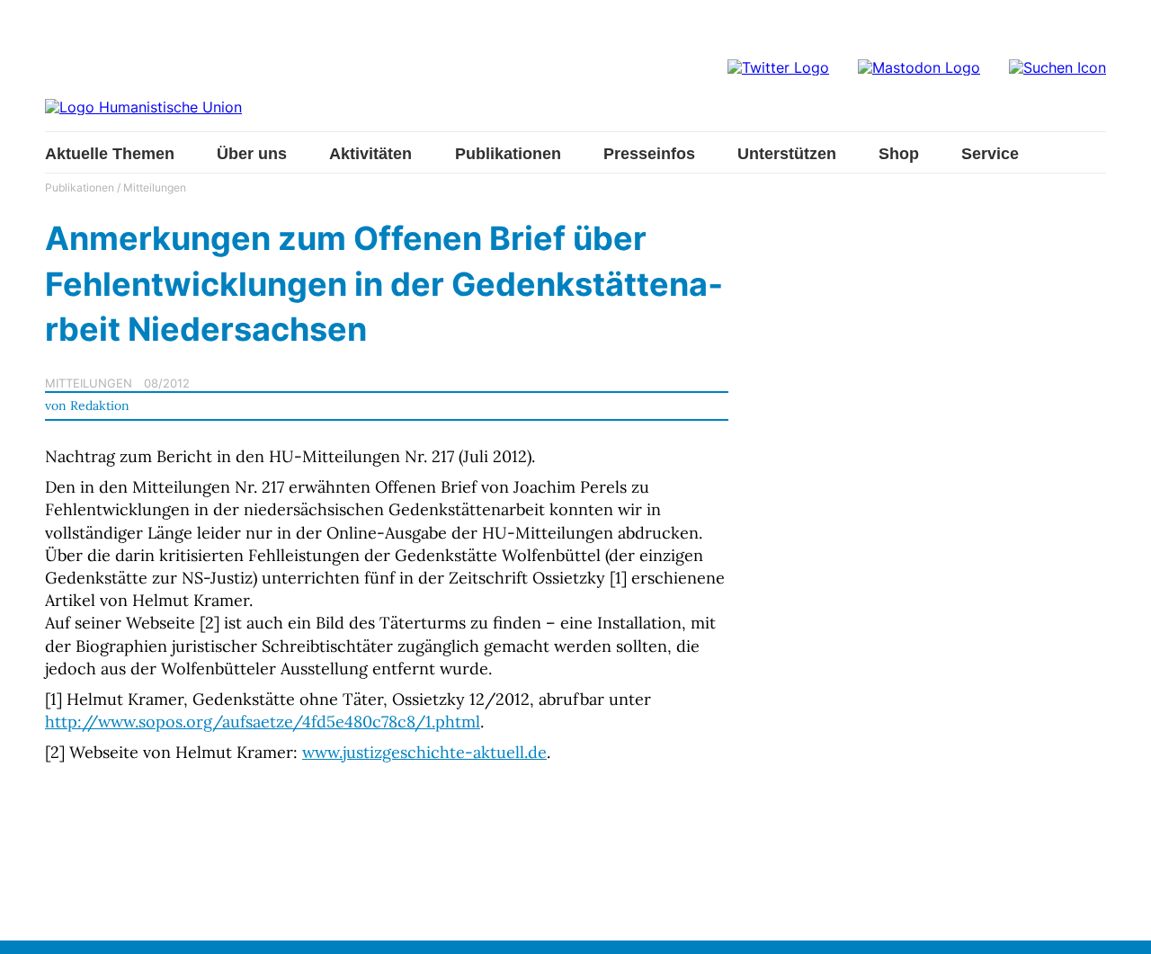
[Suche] (1057, 67)
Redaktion (99, 405)
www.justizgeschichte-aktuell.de (424, 752)
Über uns (252, 154)
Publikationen (508, 154)
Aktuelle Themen (109, 154)
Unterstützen (786, 154)
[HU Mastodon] (919, 67)
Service (990, 154)
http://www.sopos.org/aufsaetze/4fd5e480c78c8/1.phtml (262, 721)
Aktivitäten (370, 154)
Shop (899, 154)
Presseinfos (649, 154)
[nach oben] (1120, 923)
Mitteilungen (154, 187)
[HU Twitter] (778, 67)
